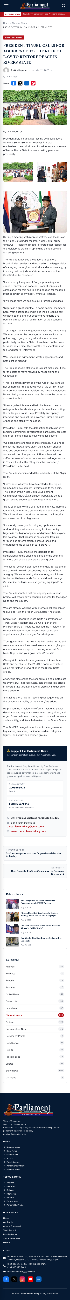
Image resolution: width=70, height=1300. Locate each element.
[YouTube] (30, 1279)
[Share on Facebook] (13, 83)
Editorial (10, 980)
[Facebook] (6, 1279)
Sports (9, 1063)
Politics (9, 1049)
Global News (12, 994)
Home (6, 23)
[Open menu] (6, 6)
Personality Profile (15, 1036)
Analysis (10, 966)
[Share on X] (20, 83)
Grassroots (11, 1001)
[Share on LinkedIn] (26, 83)
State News (12, 1070)
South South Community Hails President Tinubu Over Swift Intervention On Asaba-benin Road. (44, 14)
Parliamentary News (16, 1029)
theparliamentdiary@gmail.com (25, 826)
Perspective (12, 1042)
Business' (11, 973)
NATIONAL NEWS (13, 37)
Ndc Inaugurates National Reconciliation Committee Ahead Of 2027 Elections (38, 902)
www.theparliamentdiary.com (28, 831)
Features (10, 987)
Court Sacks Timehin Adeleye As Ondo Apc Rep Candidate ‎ (41, 939)
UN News (11, 1077)
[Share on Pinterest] (33, 83)
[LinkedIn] (39, 1279)
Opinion (10, 1022)
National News (19, 23)
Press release (13, 1056)
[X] (14, 1279)
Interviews (11, 1008)
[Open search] (64, 6)
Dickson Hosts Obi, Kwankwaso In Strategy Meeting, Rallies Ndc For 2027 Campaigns (39, 914)
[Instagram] (22, 1279)
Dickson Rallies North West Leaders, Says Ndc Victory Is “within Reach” (40, 927)
